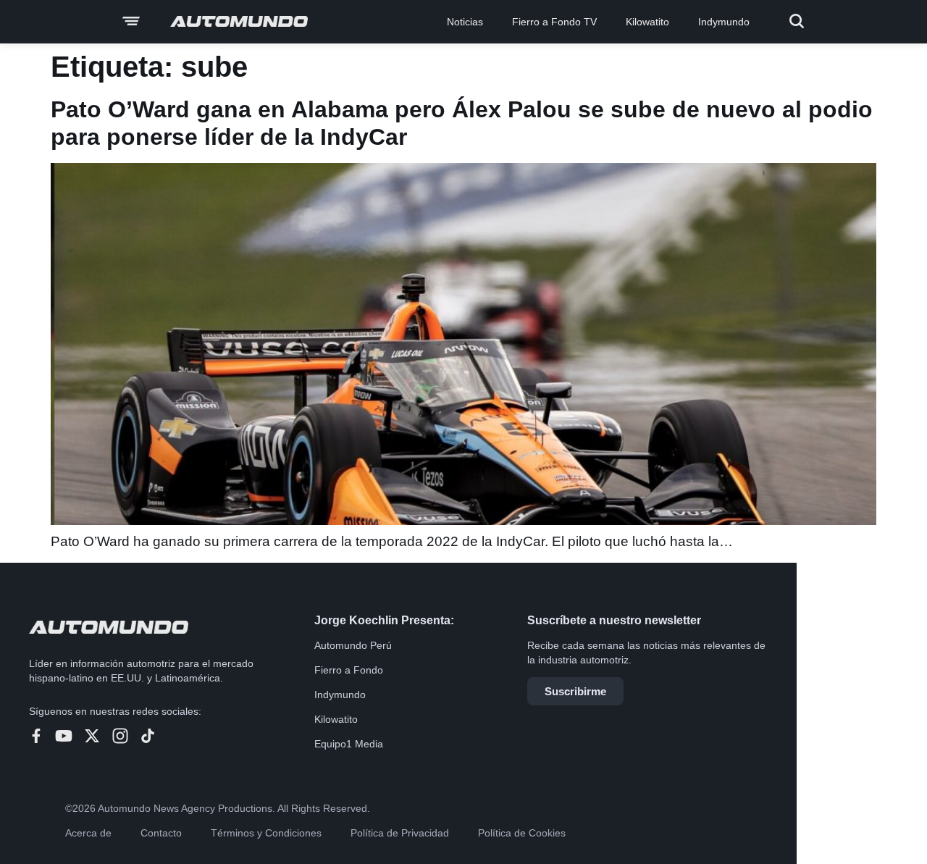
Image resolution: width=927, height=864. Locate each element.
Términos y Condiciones (266, 833)
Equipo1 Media (348, 744)
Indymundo (724, 22)
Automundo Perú (353, 645)
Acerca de (88, 833)
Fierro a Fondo (348, 670)
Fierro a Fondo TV (554, 22)
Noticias (465, 22)
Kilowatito (647, 22)
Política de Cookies (522, 833)
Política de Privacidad (400, 833)
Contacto (161, 833)
